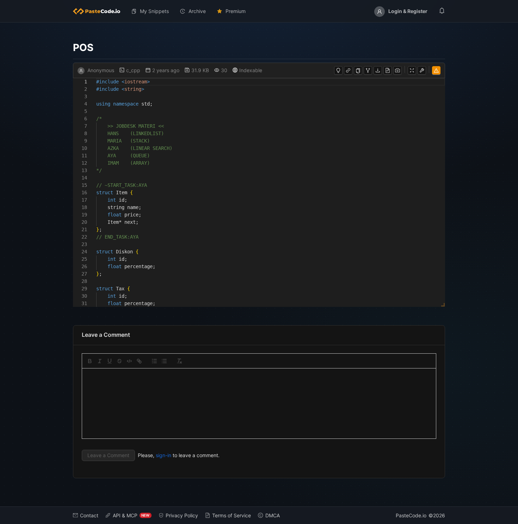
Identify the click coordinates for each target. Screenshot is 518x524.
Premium (236, 11)
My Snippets (154, 11)
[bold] (90, 361)
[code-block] (129, 361)
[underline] (110, 361)
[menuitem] (99, 11)
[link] (139, 361)
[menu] (259, 11)
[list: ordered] (154, 361)
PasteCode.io (411, 515)
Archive (197, 11)
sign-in (163, 455)
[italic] (100, 361)
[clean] (179, 361)
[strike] (119, 361)
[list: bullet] (164, 361)
